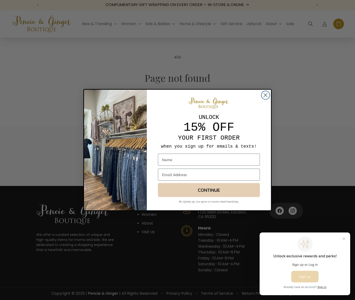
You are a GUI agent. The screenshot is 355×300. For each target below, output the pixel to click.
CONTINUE (209, 190)
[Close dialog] (265, 95)
